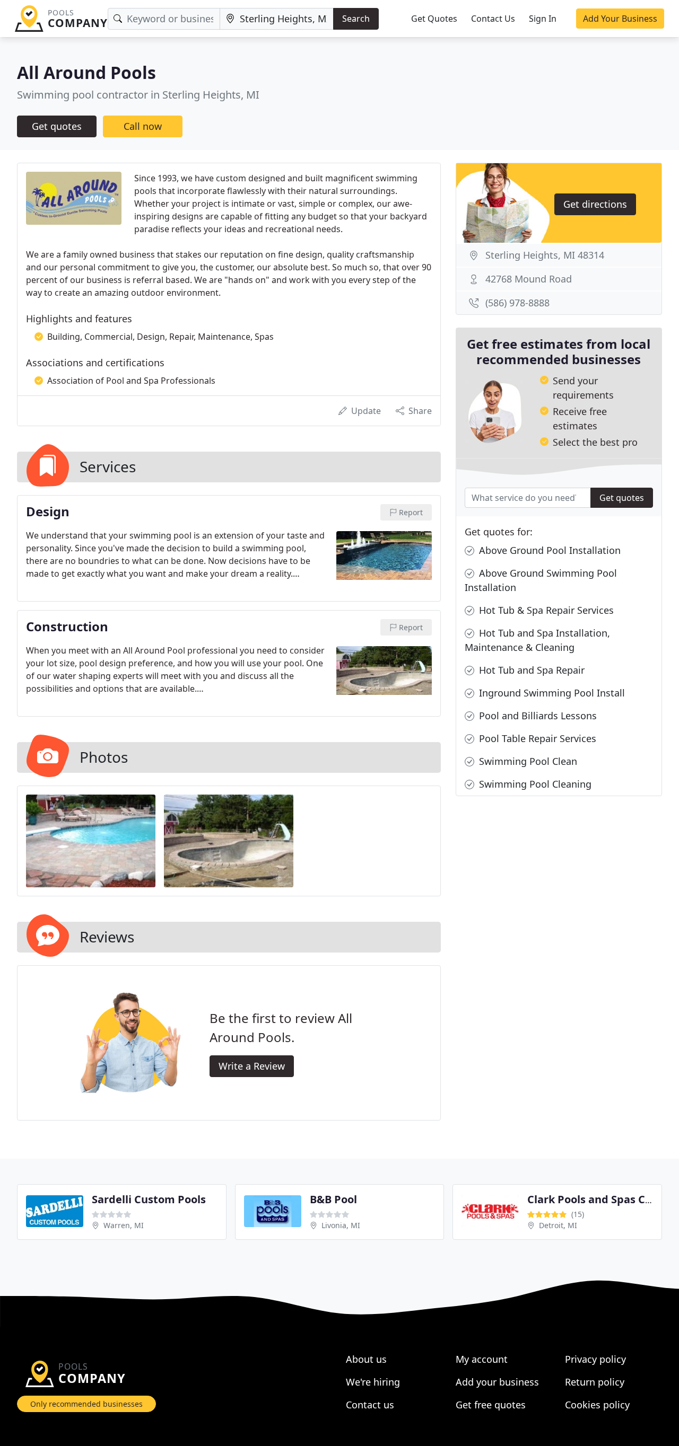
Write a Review (252, 1066)
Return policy (594, 1382)
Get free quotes (491, 1404)
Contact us (370, 1404)
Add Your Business (620, 18)
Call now (143, 126)
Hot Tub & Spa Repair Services (545, 610)
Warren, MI (123, 1225)
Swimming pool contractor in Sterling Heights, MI (138, 94)
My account (482, 1359)
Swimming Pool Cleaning (533, 784)
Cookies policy (597, 1404)
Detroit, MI (558, 1225)
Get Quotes (434, 18)
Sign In (542, 18)
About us (366, 1359)
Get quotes (57, 126)
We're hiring (373, 1382)
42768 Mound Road (528, 278)
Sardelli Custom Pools (149, 1199)
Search (356, 18)
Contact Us (493, 18)
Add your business (497, 1382)
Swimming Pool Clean (526, 761)
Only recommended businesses (86, 1404)
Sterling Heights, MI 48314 (544, 255)
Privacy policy (595, 1359)
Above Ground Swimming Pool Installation (541, 580)
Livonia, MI (340, 1225)
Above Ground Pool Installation (548, 550)
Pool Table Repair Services (536, 738)
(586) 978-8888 (517, 302)
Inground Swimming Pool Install (550, 692)
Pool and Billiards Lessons (536, 715)
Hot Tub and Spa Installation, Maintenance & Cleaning (537, 640)
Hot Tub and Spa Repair (530, 670)
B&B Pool (333, 1199)
